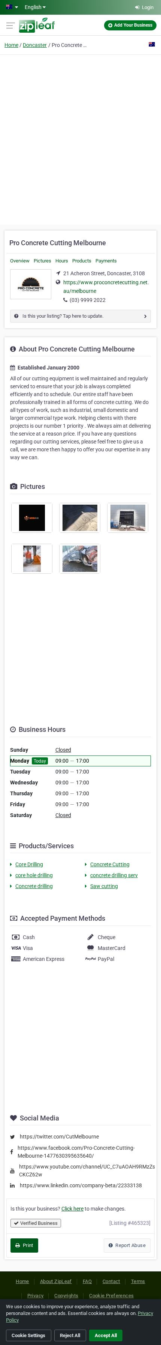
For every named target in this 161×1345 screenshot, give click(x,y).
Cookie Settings (28, 1335)
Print (27, 1245)
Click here (72, 1209)
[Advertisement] (80, 138)
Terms (138, 1281)
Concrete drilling (34, 886)
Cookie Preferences (111, 1295)
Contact (111, 1281)
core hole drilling (34, 875)
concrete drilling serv (114, 875)
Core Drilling (29, 864)
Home (11, 45)
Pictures (42, 261)
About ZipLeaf (56, 1281)
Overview (20, 261)
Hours (61, 261)
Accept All (106, 1335)
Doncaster (35, 45)
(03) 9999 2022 (88, 300)
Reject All (70, 1335)
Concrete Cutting (110, 864)
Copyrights (66, 1295)
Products (81, 261)
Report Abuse (130, 1245)
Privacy (35, 1295)
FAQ (87, 1281)
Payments (106, 261)
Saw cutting (104, 886)
